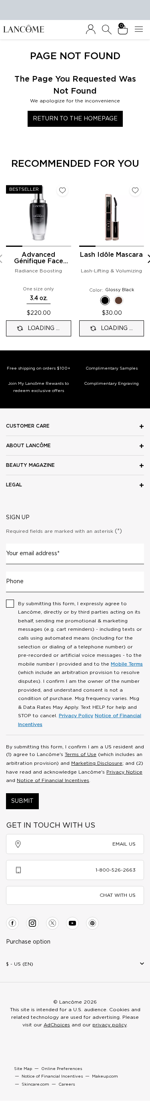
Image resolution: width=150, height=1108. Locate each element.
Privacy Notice (124, 772)
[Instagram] (32, 923)
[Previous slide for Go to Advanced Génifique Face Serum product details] (11, 214)
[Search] (106, 29)
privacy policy (109, 1024)
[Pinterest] (92, 923)
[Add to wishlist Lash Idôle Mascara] (135, 190)
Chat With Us (118, 895)
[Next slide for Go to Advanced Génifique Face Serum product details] (66, 214)
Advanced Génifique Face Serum (38, 258)
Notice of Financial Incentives (53, 780)
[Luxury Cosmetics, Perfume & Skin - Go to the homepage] (23, 28)
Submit (22, 801)
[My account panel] (91, 29)
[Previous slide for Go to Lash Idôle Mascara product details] (84, 214)
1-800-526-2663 (116, 870)
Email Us (124, 844)
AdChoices (57, 1024)
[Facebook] (12, 923)
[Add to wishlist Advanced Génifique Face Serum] (62, 190)
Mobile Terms (127, 664)
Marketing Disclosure (96, 763)
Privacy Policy (76, 715)
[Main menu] (140, 29)
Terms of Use (80, 754)
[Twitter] (52, 923)
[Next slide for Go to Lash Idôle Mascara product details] (139, 214)
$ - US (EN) (19, 964)
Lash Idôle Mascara (111, 255)
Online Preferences (61, 1069)
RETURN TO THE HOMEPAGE (75, 119)
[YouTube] (72, 923)
